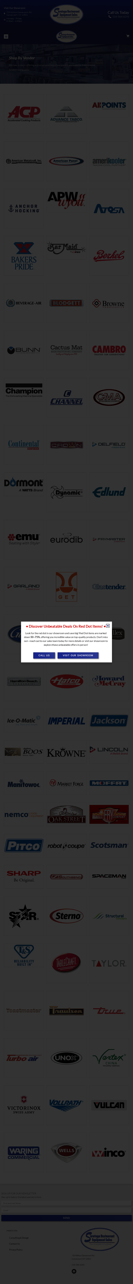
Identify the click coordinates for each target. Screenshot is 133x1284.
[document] (66, 642)
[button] (107, 625)
